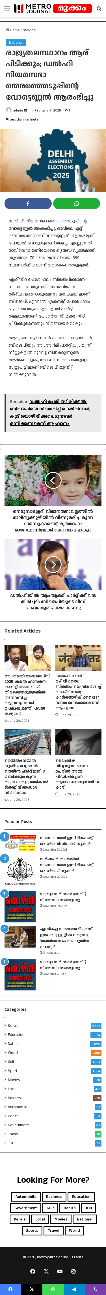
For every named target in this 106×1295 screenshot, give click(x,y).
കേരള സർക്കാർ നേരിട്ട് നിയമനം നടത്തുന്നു (63, 897)
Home (14, 30)
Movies (14, 1080)
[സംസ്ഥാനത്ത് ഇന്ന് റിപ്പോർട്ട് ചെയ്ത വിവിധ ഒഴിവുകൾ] (20, 843)
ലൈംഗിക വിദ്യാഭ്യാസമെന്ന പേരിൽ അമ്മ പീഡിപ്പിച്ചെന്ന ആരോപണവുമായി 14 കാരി (77, 774)
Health (13, 1116)
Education (16, 1035)
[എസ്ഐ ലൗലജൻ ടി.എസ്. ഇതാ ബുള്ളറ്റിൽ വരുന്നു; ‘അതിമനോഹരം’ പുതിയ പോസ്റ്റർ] (20, 937)
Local (12, 1089)
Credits (77, 1257)
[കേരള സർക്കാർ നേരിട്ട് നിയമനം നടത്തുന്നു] (20, 906)
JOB (11, 1143)
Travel (13, 1134)
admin (18, 110)
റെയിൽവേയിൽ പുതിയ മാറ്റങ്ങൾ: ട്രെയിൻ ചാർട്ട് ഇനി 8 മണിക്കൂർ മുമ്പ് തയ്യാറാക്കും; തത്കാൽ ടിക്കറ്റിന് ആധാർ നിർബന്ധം (27, 777)
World (13, 1053)
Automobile (17, 1107)
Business (15, 1098)
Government (18, 1125)
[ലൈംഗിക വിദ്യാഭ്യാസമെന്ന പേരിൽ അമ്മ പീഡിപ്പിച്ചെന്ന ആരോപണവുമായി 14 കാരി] (78, 742)
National (29, 30)
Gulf (11, 1062)
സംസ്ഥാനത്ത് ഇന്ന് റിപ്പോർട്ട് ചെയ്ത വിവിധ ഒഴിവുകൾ (66, 841)
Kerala (13, 1026)
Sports (13, 1071)
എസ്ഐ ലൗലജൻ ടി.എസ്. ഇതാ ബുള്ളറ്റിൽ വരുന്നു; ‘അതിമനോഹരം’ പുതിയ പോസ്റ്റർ (66, 938)
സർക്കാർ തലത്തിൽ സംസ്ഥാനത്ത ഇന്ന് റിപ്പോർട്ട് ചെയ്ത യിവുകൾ (66, 865)
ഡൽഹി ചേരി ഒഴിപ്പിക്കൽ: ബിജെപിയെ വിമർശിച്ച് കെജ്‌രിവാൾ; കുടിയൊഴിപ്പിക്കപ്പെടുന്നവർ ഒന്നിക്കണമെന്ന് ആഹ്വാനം (78, 692)
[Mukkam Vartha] (53, 8)
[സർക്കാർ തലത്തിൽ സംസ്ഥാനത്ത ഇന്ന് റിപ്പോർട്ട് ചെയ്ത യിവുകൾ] (20, 871)
